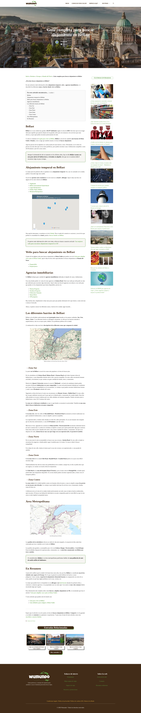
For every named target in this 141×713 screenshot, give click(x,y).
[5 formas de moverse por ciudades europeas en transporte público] (102, 176)
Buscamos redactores (102, 685)
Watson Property (34, 289)
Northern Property (35, 291)
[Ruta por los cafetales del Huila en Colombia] (102, 258)
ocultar (51, 92)
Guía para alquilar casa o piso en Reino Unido (44, 593)
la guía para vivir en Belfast (46, 138)
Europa (38, 76)
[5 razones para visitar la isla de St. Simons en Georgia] (102, 196)
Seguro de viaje (70, 685)
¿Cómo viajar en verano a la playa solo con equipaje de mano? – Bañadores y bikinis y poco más (101, 165)
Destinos (105, 3)
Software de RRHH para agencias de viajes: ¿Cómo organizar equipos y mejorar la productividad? (100, 290)
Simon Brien (33, 295)
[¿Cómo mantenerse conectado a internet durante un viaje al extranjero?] (102, 91)
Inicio (67, 3)
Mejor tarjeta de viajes (70, 681)
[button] (113, 3)
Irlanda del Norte (47, 76)
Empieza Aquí (93, 3)
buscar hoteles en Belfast (56, 235)
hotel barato (63, 583)
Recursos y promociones (70, 689)
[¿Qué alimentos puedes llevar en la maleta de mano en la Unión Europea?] (102, 112)
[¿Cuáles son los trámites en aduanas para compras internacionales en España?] (102, 132)
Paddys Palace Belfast (36, 189)
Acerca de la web (102, 677)
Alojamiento (70, 677)
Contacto (101, 681)
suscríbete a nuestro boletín (33, 617)
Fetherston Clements (35, 293)
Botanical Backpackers (36, 191)
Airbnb (52, 233)
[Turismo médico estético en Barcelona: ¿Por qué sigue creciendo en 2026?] (102, 237)
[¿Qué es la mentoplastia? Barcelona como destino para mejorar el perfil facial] (102, 217)
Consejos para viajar (79, 3)
